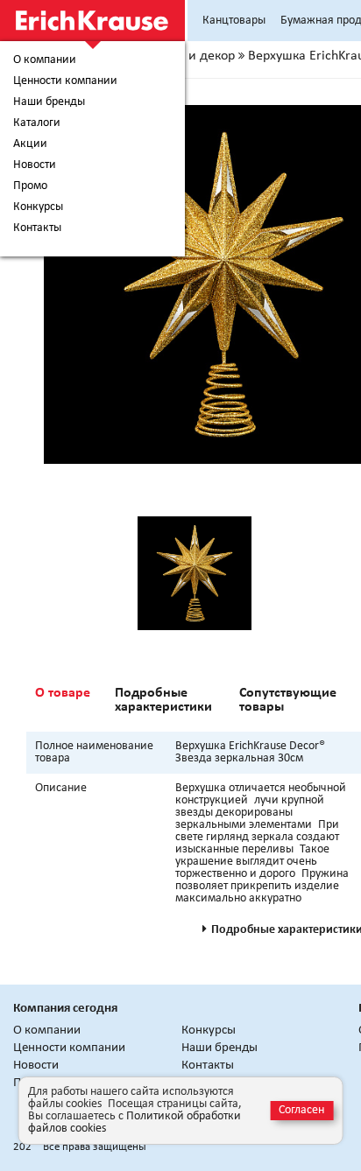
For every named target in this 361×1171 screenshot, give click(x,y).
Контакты (37, 228)
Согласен (301, 1110)
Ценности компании (65, 81)
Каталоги (36, 123)
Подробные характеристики (163, 700)
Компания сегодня (65, 1008)
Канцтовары (233, 20)
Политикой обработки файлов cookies (134, 1122)
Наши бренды (49, 102)
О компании (44, 60)
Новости (34, 165)
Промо (30, 186)
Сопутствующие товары (287, 700)
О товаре (62, 693)
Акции (30, 144)
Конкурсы (38, 207)
